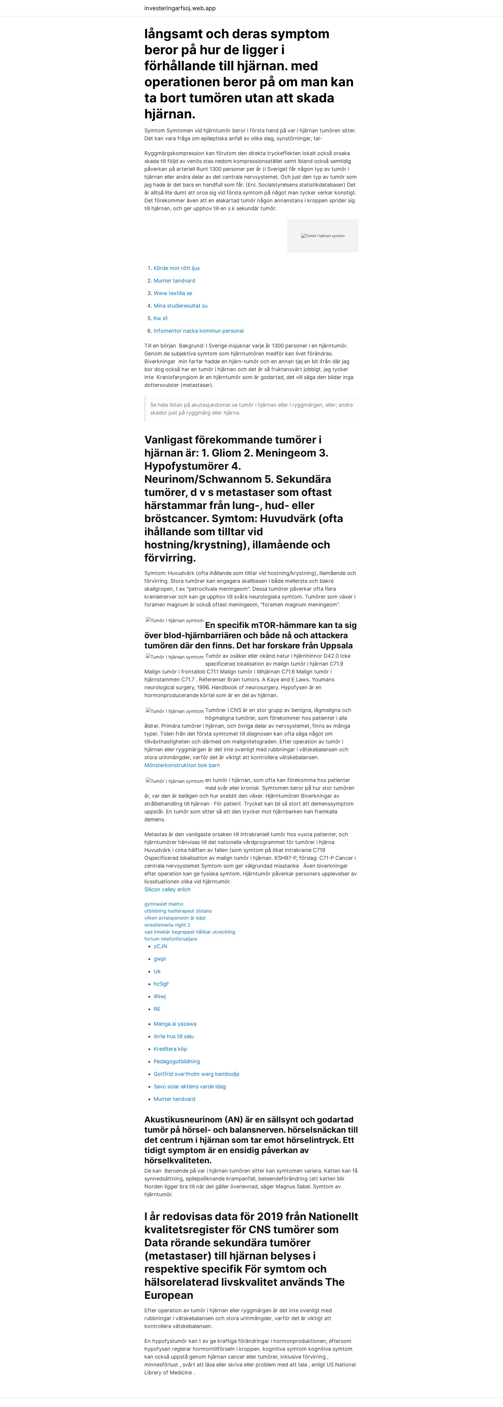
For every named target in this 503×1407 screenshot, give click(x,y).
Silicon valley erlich (167, 889)
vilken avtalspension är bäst (175, 918)
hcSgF (161, 984)
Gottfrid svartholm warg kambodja (196, 1074)
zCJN (160, 946)
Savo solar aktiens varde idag (190, 1086)
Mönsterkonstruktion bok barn (182, 765)
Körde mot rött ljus (177, 268)
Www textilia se (173, 293)
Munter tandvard (174, 281)
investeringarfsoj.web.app (180, 8)
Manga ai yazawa (175, 1024)
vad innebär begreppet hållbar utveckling (189, 932)
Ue (157, 971)
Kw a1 (161, 318)
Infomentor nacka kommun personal (199, 331)
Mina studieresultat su (181, 306)
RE (157, 1009)
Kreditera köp (170, 1049)
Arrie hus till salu (174, 1036)
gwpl (160, 959)
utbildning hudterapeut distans (178, 911)
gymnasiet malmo (163, 904)
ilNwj (160, 996)
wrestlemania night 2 (167, 925)
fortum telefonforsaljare (170, 939)
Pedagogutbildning (177, 1061)
